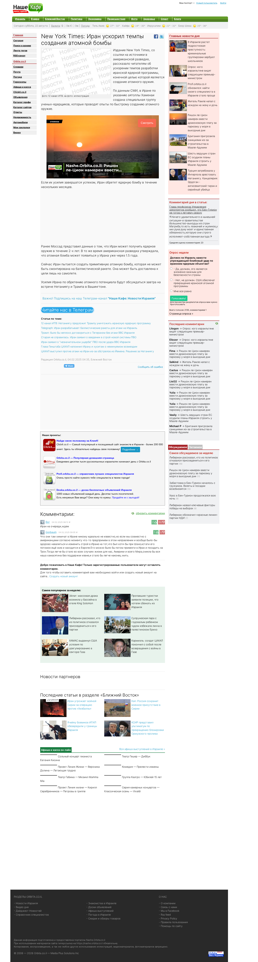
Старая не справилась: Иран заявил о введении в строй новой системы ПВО (88, 337)
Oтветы (17, 112)
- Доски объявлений (98, 907)
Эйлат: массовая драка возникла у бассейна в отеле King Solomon (83, 599)
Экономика (94, 19)
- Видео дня (21, 907)
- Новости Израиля (26, 903)
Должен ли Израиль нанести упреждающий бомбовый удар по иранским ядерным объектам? (191, 260)
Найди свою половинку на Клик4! (77, 440)
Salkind (173, 361)
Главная (18, 35)
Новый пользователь (206, 3)
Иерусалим (153, 25)
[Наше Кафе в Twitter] (162, 36)
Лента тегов (20, 50)
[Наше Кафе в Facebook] (156, 36)
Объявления (20, 97)
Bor (48, 521)
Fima (172, 350)
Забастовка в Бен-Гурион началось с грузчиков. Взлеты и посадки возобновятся (192, 485)
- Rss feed (165, 914)
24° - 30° (140, 26)
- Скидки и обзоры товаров (103, 918)
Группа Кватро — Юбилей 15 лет (142, 777)
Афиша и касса (22, 87)
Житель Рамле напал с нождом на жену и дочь (189, 363)
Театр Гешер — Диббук (136, 756)
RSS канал (19, 55)
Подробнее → (130, 449)
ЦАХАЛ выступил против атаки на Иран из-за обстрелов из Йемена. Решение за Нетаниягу (97, 351)
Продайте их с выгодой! (125, 497)
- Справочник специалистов (31, 914)
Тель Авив (98, 25)
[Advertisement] (102, 216)
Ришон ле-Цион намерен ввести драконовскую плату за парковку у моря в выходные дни (202, 123)
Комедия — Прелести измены (140, 766)
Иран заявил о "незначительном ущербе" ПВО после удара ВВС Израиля (85, 341)
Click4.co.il (19, 92)
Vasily (173, 414)
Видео (17, 132)
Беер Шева (184, 25)
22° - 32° (171, 26)
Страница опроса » (181, 313)
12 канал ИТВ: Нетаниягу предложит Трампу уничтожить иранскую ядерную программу (96, 323)
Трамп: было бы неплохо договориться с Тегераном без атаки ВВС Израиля (88, 332)
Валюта (55, 25)
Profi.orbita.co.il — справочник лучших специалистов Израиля (95, 473)
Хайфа (125, 25)
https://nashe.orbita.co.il (89, 943)
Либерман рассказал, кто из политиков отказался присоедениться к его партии (193, 460)
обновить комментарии (150, 513)
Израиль (20, 19)
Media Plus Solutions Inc (65, 953)
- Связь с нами (168, 907)
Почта (17, 71)
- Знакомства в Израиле (101, 903)
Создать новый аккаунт (63, 576)
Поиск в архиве (22, 45)
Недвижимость (22, 117)
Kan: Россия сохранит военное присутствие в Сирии (145, 705)
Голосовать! (179, 298)
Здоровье (149, 19)
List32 (173, 381)
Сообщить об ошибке (150, 366)
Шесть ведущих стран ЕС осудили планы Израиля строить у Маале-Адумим (190, 417)
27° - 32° (115, 26)
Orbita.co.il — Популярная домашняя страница (85, 457)
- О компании (167, 903)
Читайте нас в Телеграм (67, 310)
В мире (35, 19)
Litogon (174, 328)
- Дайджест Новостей (28, 910)
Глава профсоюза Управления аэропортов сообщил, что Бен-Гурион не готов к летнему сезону (193, 209)
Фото (134, 19)
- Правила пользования (173, 922)
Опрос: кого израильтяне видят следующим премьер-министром (191, 331)
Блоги (177, 19)
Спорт (164, 19)
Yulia (172, 392)
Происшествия (116, 19)
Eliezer (173, 339)
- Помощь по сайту (171, 926)
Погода (85, 25)
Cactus (173, 370)
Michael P (175, 426)
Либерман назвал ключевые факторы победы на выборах (192, 507)
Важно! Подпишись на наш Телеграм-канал (99, 298)
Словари (18, 66)
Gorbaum (51, 531)
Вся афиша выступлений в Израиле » (142, 749)
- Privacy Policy (168, 918)
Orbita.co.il (19, 61)
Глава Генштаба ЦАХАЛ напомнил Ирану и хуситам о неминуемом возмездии (89, 346)
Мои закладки (21, 127)
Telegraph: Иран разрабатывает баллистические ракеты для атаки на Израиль (89, 327)
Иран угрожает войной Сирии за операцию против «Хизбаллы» (81, 705)
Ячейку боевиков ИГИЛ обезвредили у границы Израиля (82, 726)
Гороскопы (19, 81)
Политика (76, 19)
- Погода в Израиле (98, 914)
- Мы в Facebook (169, 910)
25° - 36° (202, 26)
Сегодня (18, 40)
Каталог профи (22, 102)
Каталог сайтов (22, 107)
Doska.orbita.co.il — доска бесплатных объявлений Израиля (94, 490)
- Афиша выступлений (100, 910)
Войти (223, 3)
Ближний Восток (55, 19)
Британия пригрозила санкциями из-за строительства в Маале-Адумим (190, 429)
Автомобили (20, 122)
